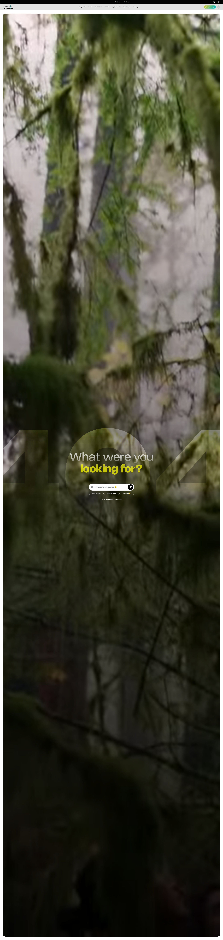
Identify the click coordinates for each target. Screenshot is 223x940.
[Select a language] (219, 2)
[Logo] (8, 7)
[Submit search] (214, 2)
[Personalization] (218, 7)
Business (126, 1)
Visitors (117, 1)
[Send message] (130, 487)
